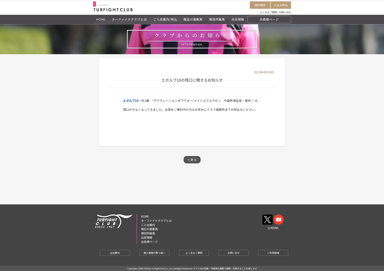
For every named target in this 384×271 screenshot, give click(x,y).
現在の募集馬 (193, 19)
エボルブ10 (131, 100)
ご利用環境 (273, 252)
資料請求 (260, 5)
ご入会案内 (148, 225)
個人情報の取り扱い (154, 252)
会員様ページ (269, 19)
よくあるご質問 (268, 12)
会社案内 (115, 252)
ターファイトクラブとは (129, 19)
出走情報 (237, 19)
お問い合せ (285, 12)
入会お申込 (281, 5)
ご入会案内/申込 (165, 19)
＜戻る (192, 160)
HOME (100, 19)
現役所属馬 (217, 19)
